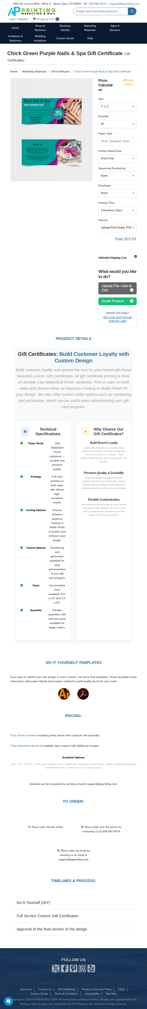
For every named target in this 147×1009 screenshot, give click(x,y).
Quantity (103, 116)
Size (101, 98)
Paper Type (105, 133)
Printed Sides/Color (110, 150)
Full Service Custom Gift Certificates (47, 916)
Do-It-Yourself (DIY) (33, 902)
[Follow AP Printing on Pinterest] (73, 968)
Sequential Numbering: (112, 168)
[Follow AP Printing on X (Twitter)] (56, 968)
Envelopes (104, 185)
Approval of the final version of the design (52, 929)
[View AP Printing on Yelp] (91, 968)
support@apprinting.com (125, 3)
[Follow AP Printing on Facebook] (65, 968)
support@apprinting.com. (102, 783)
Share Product (129, 82)
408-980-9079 (97, 3)
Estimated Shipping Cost (112, 258)
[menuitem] (15, 28)
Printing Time (106, 202)
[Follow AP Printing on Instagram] (82, 968)
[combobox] (117, 107)
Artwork (103, 220)
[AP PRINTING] (31, 11)
